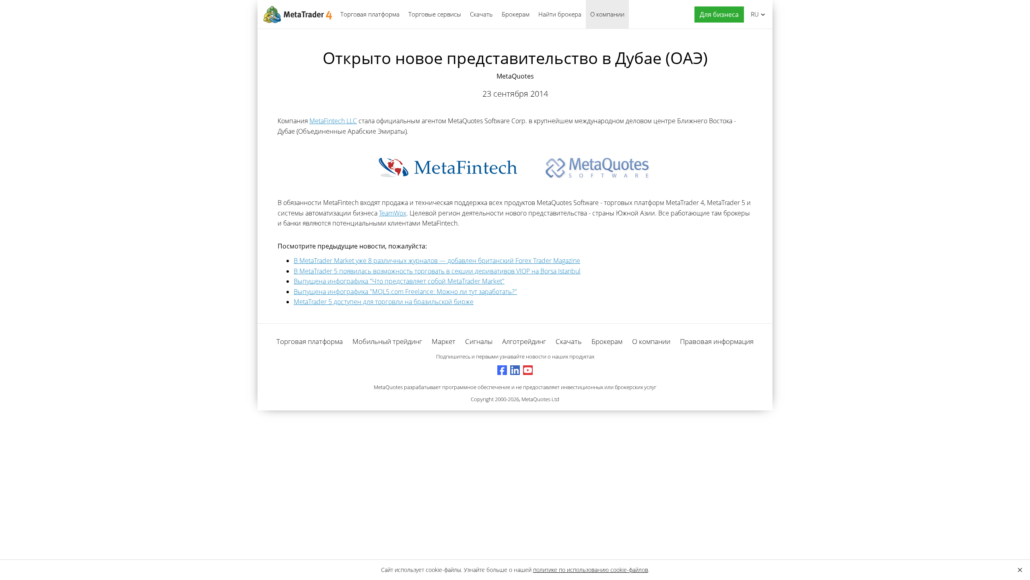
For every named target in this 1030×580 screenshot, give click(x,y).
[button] (717, 14)
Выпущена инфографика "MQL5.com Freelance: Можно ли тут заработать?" (405, 291)
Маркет (443, 341)
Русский (753, 14)
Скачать (481, 14)
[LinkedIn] (515, 370)
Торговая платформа (370, 14)
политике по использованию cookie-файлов (590, 570)
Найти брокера (559, 14)
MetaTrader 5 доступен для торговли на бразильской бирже (384, 301)
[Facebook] (502, 370)
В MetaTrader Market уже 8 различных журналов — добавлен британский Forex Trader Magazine (437, 260)
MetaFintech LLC (333, 120)
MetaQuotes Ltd (540, 399)
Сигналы (478, 341)
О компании (607, 14)
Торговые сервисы (434, 14)
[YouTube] (528, 370)
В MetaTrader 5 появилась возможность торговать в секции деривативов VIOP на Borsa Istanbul (437, 271)
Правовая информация (717, 341)
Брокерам (515, 14)
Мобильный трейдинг (387, 341)
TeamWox (392, 213)
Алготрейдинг (524, 341)
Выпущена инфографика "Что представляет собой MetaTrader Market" (399, 281)
